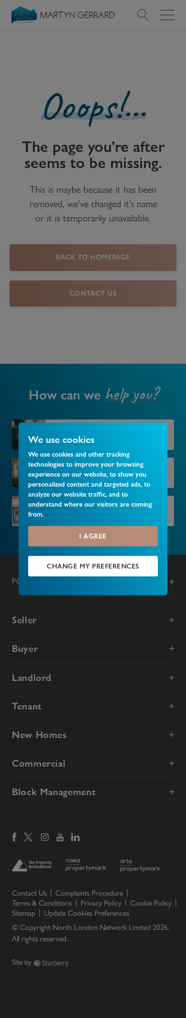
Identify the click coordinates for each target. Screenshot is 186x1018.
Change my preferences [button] (93, 566)
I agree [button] (93, 536)
